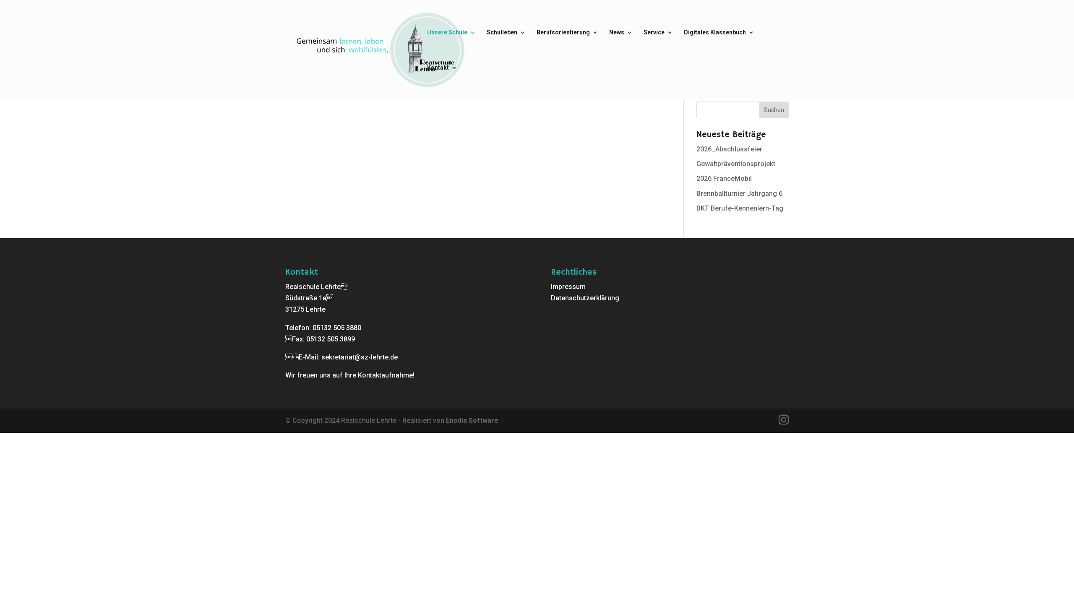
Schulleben (502, 32)
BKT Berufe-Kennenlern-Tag (739, 208)
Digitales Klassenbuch (715, 32)
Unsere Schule (447, 32)
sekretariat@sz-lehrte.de (359, 357)
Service (654, 32)
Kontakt (438, 68)
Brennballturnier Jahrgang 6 (739, 194)
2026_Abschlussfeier (729, 149)
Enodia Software (472, 420)
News (616, 32)
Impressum (568, 287)
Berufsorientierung (563, 32)
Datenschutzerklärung (585, 298)
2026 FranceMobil (724, 178)
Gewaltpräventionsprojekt (735, 164)
